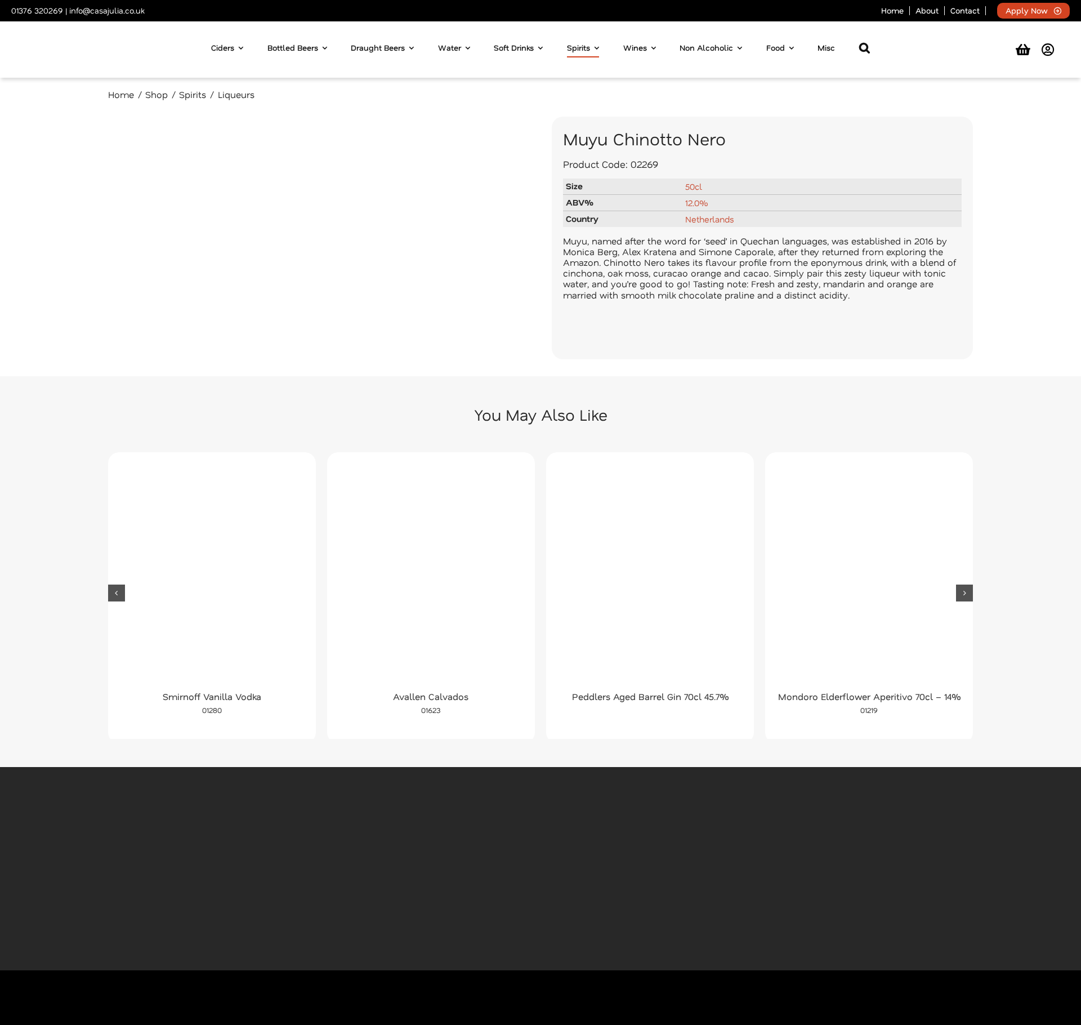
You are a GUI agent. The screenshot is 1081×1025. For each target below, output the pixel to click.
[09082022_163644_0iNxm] (319, 238)
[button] (864, 49)
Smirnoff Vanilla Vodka (212, 696)
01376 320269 (37, 10)
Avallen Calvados (430, 696)
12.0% (696, 202)
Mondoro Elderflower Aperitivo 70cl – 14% (869, 696)
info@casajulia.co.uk (106, 10)
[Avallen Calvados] (431, 575)
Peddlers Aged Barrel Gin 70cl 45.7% (650, 696)
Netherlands (709, 219)
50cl (693, 186)
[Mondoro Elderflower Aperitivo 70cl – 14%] (869, 575)
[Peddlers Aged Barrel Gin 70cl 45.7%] (650, 575)
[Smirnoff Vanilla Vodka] (212, 575)
